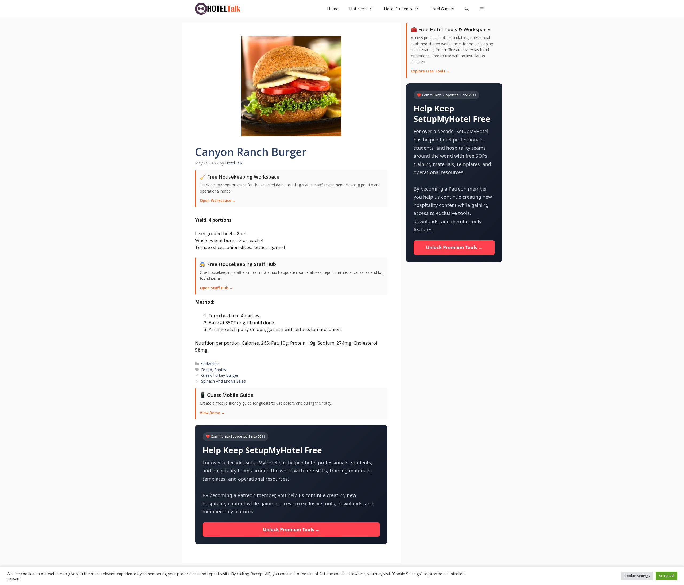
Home (333, 8)
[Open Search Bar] (467, 8)
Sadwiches (210, 363)
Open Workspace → (218, 200)
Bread (206, 369)
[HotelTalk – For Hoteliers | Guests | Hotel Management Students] (217, 8)
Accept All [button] (666, 575)
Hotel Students (398, 8)
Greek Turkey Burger (220, 375)
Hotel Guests (441, 8)
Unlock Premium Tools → (291, 529)
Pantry (220, 369)
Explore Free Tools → (430, 71)
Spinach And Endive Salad (223, 381)
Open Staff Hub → (216, 287)
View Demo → (212, 412)
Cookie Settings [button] (637, 575)
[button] (481, 8)
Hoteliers (358, 8)
